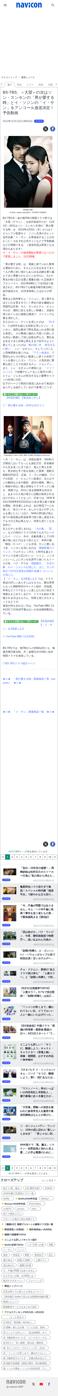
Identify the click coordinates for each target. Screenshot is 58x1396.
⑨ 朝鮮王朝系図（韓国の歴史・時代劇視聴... (26, 1363)
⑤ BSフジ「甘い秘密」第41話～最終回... (24, 1342)
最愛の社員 (25, 1265)
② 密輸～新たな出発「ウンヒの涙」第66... (25, 1327)
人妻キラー (41, 1260)
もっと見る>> (13, 1317)
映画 (41, 84)
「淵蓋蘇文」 (36, 563)
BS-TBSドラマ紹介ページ (20, 663)
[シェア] (52, 128)
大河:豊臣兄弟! (32, 1188)
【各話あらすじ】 (31, 397)
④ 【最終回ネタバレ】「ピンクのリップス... (26, 1337)
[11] (55, 857)
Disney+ (46, 1198)
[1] (2, 857)
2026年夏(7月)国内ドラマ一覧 (18, 1193)
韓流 (19, 84)
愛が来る (7, 1260)
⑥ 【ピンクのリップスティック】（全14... (25, 1348)
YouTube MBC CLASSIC (20, 636)
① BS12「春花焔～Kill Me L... (18, 1322)
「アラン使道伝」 (41, 352)
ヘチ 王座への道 (35, 1244)
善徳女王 (39, 1255)
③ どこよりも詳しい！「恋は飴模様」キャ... (26, 1332)
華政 (27, 1255)
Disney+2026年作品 (15, 1203)
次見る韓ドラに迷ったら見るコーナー (22, 1291)
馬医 (51, 1244)
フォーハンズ (35, 1280)
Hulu (35, 1208)
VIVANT (49, 1188)
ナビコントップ (9, 77)
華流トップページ (14, 1286)
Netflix (7, 1198)
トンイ (20, 1249)
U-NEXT (7, 1208)
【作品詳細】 (13, 397)
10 (50, 857)
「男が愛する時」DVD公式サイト (24, 405)
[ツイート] (45, 128)
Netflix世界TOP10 (14, 1245)
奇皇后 (16, 1255)
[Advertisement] (29, 34)
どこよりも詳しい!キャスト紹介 (21, 1239)
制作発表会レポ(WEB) (40, 1229)
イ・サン (7, 1249)
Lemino (22, 1208)
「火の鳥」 (40, 528)
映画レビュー (10, 1301)
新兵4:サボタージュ (13, 1280)
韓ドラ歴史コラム (12, 1214)
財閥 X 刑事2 (23, 1260)
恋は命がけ (9, 1265)
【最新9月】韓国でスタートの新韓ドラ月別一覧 (29, 1224)
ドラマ (30, 84)
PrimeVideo (36, 1203)
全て (9, 84)
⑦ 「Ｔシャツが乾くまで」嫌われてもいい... (26, 1353)
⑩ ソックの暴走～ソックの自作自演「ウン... (26, 1368)
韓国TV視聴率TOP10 (15, 1234)
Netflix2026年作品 (27, 1198)
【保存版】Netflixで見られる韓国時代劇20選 (25, 1296)
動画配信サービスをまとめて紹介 (20, 1307)
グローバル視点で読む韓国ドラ (19, 1219)
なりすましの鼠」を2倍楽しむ (18, 1275)
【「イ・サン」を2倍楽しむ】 (20, 578)
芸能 (50, 84)
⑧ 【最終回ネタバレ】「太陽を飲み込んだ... (26, 1358)
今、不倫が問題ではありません (19, 1270)
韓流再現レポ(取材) (14, 1229)
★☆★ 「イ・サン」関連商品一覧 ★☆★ (28, 711)
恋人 (51, 1255)
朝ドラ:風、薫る (11, 1188)
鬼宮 (5, 1255)
